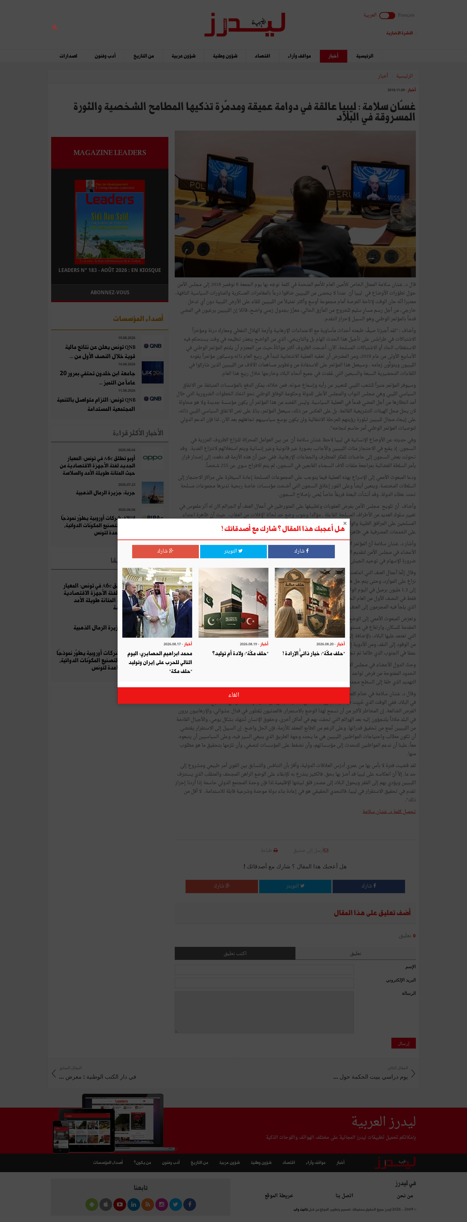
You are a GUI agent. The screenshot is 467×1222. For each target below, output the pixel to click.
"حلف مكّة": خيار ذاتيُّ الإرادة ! (313, 653)
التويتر (231, 551)
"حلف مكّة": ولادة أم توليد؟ (240, 653)
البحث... (165, 21)
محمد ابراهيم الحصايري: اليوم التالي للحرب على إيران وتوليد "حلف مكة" (159, 662)
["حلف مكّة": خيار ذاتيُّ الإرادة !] (310, 603)
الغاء (233, 695)
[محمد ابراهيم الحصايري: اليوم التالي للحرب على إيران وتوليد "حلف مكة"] (157, 603)
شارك (300, 551)
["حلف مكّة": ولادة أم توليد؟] (233, 603)
